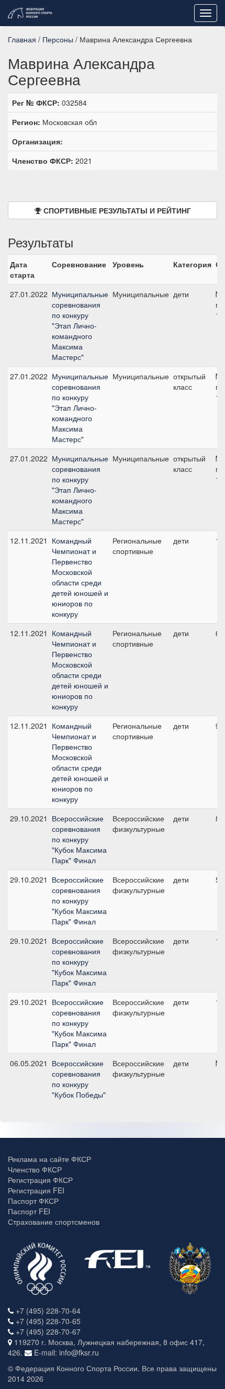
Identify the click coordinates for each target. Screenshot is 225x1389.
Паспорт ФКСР (33, 1200)
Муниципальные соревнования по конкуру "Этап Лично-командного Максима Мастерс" (80, 325)
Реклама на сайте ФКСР (49, 1159)
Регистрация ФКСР (40, 1180)
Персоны (57, 39)
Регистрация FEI (36, 1190)
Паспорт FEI (29, 1211)
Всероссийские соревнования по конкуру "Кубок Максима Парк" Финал (79, 839)
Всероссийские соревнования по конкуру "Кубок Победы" (79, 1079)
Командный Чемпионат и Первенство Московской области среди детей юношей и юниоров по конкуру (80, 577)
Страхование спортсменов (53, 1221)
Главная (22, 39)
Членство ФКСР (35, 1169)
